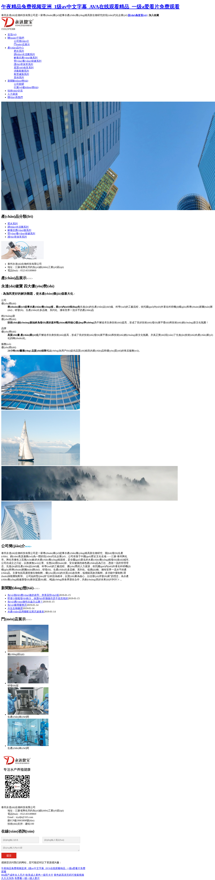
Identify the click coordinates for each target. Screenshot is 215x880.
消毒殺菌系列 (21, 71)
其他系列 (19, 77)
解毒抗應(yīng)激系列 (25, 57)
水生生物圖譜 (15, 608)
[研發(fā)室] (28, 682)
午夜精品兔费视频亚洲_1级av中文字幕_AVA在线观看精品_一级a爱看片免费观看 (90, 6)
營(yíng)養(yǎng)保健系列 (27, 61)
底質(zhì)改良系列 (24, 67)
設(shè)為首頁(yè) (137, 15)
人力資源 (13, 94)
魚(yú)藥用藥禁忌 (17, 605)
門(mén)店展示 (22, 44)
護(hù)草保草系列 (23, 64)
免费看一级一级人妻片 (27, 878)
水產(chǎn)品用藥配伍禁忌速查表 (26, 611)
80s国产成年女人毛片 (13, 875)
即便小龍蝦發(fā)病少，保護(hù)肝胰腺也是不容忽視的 (38, 598)
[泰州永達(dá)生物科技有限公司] (45, 26)
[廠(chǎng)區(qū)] (28, 651)
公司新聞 (19, 84)
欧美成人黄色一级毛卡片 (39, 875)
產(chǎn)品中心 (16, 47)
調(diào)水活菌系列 (24, 54)
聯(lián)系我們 (15, 97)
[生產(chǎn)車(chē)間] (28, 713)
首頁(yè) (12, 34)
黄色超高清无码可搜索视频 (69, 875)
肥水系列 (19, 51)
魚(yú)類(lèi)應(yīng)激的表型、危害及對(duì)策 (33, 595)
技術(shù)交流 (15, 90)
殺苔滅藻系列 (21, 74)
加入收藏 (154, 15)
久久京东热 (7, 878)
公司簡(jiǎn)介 (21, 41)
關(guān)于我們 (16, 37)
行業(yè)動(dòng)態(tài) (26, 87)
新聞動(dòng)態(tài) (18, 80)
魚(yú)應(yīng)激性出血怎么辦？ (25, 601)
